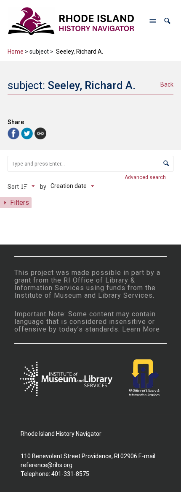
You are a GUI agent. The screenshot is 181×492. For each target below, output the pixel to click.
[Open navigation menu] (152, 21)
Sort (13, 186)
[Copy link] (40, 133)
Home (16, 51)
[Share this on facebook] (14, 133)
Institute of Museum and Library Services (83, 295)
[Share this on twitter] (28, 133)
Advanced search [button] (146, 177)
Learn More (141, 329)
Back (166, 84)
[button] (167, 21)
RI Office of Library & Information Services (74, 284)
